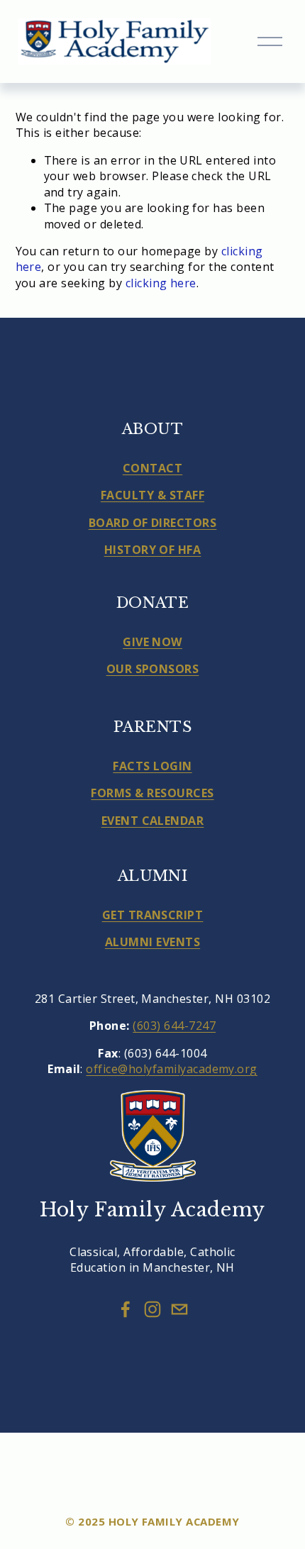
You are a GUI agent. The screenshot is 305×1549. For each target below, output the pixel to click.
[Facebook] (125, 1309)
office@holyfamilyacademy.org (171, 1069)
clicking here (161, 283)
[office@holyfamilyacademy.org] (179, 1309)
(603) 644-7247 (174, 1025)
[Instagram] (152, 1309)
